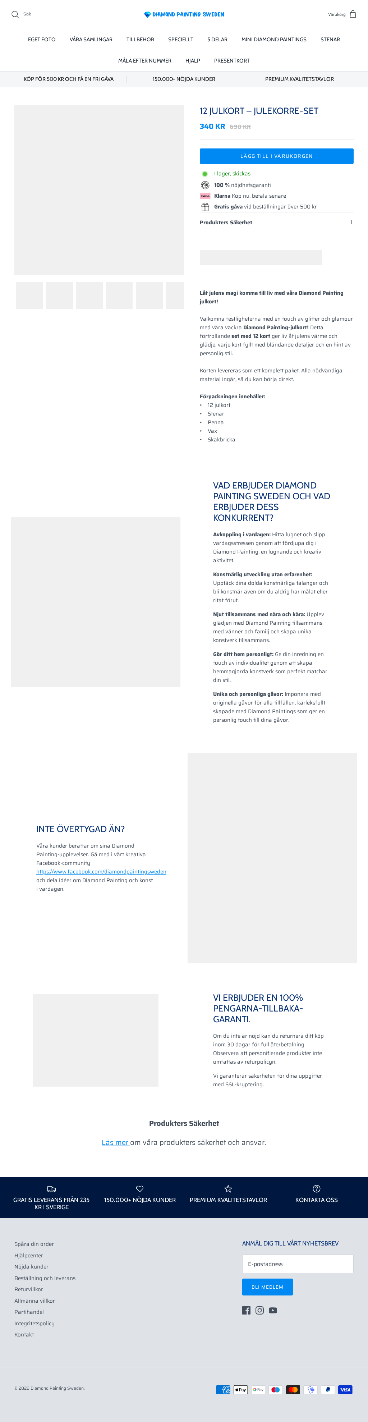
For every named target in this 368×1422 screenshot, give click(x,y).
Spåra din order (34, 1244)
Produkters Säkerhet (226, 222)
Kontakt (24, 1334)
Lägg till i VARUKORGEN (276, 156)
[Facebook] (246, 1310)
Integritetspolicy (34, 1323)
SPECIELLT (180, 39)
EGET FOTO (42, 39)
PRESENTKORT (232, 61)
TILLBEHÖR (140, 39)
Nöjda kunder (31, 1266)
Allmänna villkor (34, 1301)
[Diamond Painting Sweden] (184, 14)
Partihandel (29, 1312)
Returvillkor (28, 1289)
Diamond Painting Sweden (57, 1388)
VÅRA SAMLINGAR (91, 39)
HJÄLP (192, 61)
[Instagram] (260, 1310)
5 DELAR (217, 39)
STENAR (330, 39)
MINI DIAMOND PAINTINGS (274, 39)
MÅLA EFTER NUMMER (144, 61)
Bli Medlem (268, 1287)
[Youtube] (273, 1310)
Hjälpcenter (28, 1255)
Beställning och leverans (44, 1278)
